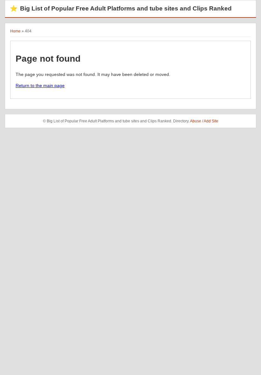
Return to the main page (40, 85)
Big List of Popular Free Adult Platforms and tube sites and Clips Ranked (121, 8)
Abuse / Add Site (204, 121)
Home (15, 31)
